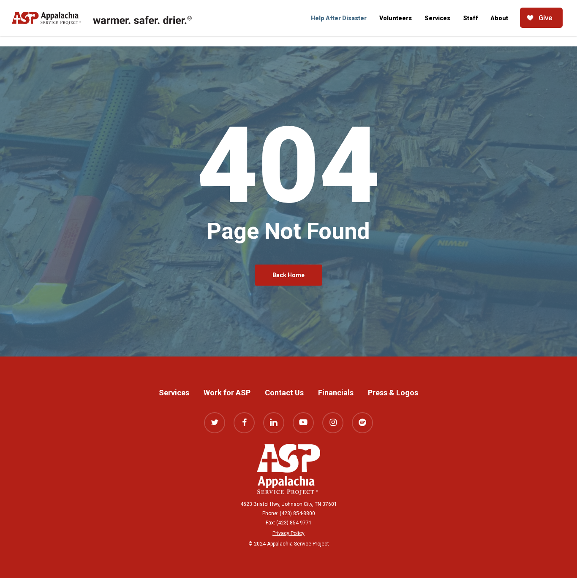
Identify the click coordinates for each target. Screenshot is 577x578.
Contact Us (284, 392)
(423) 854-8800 (297, 513)
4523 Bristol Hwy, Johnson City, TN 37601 (288, 504)
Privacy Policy (288, 533)
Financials (336, 392)
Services (174, 392)
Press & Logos (393, 392)
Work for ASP (227, 392)
